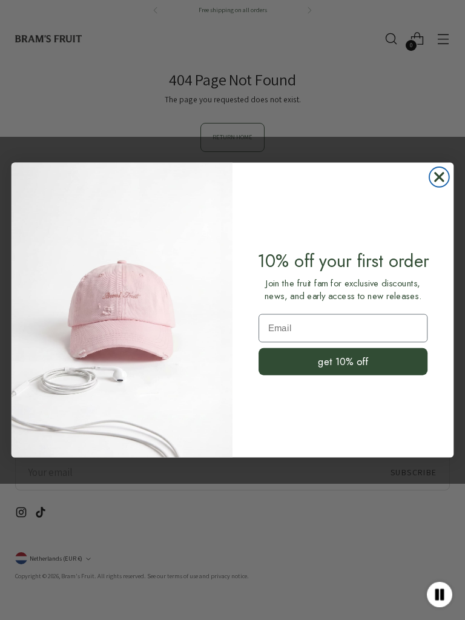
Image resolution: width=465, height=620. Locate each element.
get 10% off (343, 361)
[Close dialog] (439, 177)
